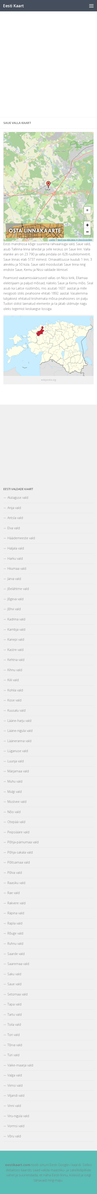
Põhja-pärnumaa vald (23, 842)
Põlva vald (14, 872)
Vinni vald (14, 1105)
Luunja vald (15, 761)
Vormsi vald (15, 1126)
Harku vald (15, 558)
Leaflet (52, 240)
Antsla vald (15, 518)
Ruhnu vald (15, 943)
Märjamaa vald (18, 771)
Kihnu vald (14, 670)
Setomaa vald (17, 994)
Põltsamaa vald (18, 862)
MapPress (62, 240)
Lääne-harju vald (19, 720)
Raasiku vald (16, 883)
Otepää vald (16, 822)
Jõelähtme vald (18, 589)
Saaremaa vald (18, 964)
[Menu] (91, 5)
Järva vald (14, 579)
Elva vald (13, 528)
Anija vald (14, 508)
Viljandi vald (15, 1095)
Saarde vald (16, 954)
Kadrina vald (16, 619)
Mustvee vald (16, 801)
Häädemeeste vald (21, 538)
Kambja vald (16, 629)
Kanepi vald (15, 639)
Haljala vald (15, 548)
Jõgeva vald (15, 599)
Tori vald (13, 1035)
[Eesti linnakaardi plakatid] (35, 237)
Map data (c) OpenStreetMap (79, 240)
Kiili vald (13, 680)
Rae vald (13, 893)
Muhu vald (14, 781)
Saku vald (14, 974)
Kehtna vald (15, 659)
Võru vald (14, 1136)
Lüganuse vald (17, 751)
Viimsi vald (15, 1085)
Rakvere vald (16, 903)
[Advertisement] (48, 64)
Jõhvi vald (14, 609)
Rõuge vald (15, 933)
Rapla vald (14, 923)
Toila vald (14, 1024)
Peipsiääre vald (18, 832)
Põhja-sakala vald (20, 852)
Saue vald (14, 984)
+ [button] (87, 225)
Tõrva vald (14, 1045)
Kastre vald (15, 649)
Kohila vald (15, 690)
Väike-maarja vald (20, 1065)
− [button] (87, 231)
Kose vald (14, 700)
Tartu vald (14, 1014)
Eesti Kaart (13, 5)
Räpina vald (15, 913)
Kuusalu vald (16, 710)
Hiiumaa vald (16, 568)
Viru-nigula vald (18, 1116)
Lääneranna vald (19, 741)
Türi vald (13, 1055)
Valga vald (14, 1075)
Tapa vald (14, 1004)
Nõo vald (14, 812)
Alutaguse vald (17, 497)
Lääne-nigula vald (19, 730)
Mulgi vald (14, 791)
